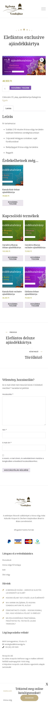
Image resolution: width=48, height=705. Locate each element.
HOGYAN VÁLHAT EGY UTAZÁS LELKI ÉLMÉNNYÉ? (25, 598)
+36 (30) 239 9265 (12, 647)
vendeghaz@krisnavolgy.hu (15, 644)
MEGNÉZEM (29, 698)
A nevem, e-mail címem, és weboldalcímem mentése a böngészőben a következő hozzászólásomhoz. (23, 459)
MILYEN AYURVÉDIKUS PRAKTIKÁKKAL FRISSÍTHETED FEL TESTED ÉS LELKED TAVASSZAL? (21, 621)
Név (4, 430)
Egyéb (5, 100)
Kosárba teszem (20, 88)
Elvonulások (6, 560)
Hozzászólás (7, 394)
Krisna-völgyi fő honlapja (11, 565)
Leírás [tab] (8, 108)
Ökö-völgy (6, 575)
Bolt (3, 570)
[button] (42, 60)
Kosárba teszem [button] (12, 203)
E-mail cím (7, 442)
